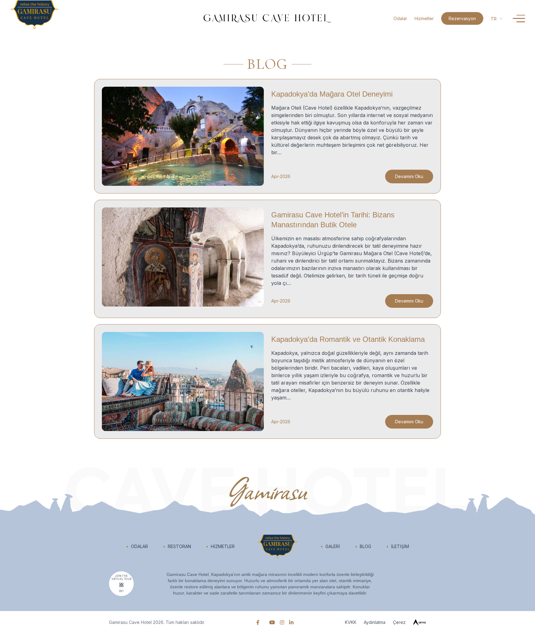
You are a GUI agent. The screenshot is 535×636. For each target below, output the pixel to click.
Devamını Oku (409, 176)
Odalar (400, 18)
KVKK (350, 622)
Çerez (399, 622)
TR (494, 18)
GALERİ (330, 546)
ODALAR (137, 546)
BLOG (363, 546)
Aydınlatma (374, 622)
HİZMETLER (220, 546)
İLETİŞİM (397, 546)
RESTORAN (177, 546)
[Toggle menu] (519, 18)
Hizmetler (424, 18)
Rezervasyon (462, 18)
